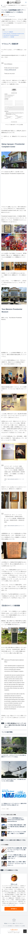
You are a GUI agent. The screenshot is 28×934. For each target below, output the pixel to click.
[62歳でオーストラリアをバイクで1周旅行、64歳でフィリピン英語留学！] (4, 833)
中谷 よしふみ (6, 14)
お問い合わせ (14, 929)
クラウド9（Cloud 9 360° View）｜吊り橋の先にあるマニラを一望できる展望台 (13, 780)
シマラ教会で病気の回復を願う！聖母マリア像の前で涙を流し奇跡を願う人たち (16, 826)
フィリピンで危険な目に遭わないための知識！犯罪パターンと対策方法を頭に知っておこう (16, 856)
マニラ (4, 808)
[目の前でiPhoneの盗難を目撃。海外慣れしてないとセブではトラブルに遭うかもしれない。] (4, 850)
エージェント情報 (11, 923)
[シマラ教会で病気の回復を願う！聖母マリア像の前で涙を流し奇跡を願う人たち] (4, 827)
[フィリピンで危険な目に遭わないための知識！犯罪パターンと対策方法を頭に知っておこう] (4, 857)
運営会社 (5, 923)
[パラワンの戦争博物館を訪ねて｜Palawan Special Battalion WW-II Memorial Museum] (4, 820)
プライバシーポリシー (19, 923)
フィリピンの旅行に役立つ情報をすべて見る (14, 840)
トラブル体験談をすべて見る (11, 870)
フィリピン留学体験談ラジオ (14, 2)
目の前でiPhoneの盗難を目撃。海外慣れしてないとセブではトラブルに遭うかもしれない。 (16, 849)
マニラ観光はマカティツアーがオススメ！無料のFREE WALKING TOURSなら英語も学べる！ (14, 804)
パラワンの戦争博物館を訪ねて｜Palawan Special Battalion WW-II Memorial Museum (15, 819)
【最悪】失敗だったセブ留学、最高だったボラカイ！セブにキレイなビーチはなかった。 (16, 863)
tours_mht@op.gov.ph (10, 69)
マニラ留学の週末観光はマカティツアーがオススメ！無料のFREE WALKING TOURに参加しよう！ (15, 725)
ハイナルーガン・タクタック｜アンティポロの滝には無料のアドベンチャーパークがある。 (13, 756)
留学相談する (14, 908)
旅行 (8, 808)
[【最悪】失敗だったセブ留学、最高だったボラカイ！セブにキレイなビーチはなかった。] (4, 863)
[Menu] (26, 2)
